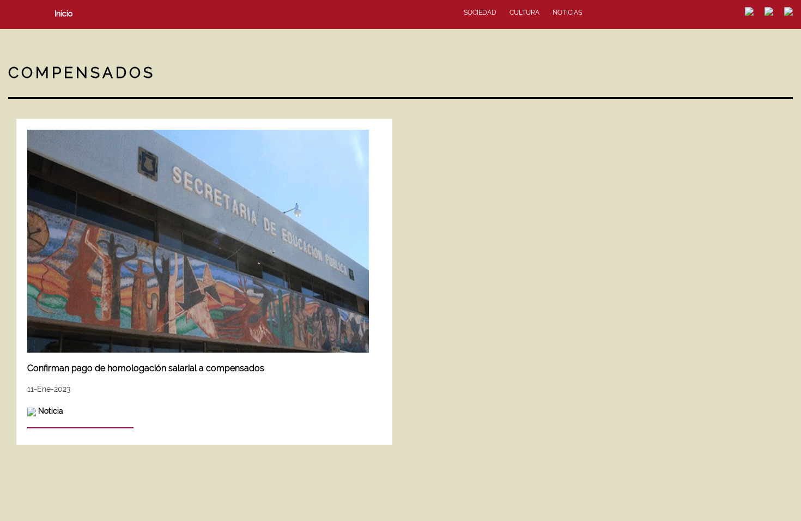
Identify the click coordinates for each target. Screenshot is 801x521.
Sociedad (480, 12)
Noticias (567, 12)
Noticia (50, 411)
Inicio (63, 13)
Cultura (524, 12)
